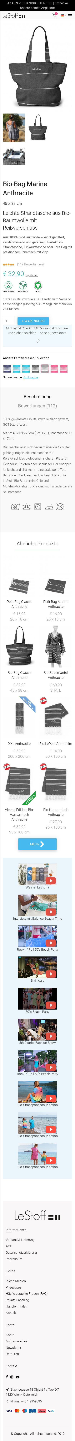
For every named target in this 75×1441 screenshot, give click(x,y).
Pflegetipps (14, 1287)
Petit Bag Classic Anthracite (19, 604)
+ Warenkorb (33, 321)
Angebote (48, 8)
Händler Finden (16, 1306)
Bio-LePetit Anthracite (55, 744)
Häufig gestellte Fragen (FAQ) (27, 1294)
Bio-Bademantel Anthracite (56, 675)
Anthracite (30, 377)
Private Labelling (17, 1300)
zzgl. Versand (32, 275)
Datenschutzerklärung (21, 1252)
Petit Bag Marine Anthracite (55, 604)
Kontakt (11, 1313)
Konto (10, 1335)
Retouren (12, 1354)
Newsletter (13, 1348)
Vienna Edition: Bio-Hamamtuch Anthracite (19, 814)
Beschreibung (38, 396)
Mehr (34, 844)
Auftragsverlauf (17, 1341)
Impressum (14, 1259)
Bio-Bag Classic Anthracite (19, 675)
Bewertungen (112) (37, 406)
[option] (14, 143)
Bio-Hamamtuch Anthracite (55, 812)
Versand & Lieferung (20, 1240)
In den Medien (16, 1281)
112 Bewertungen (30, 264)
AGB (9, 1246)
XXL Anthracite (19, 744)
